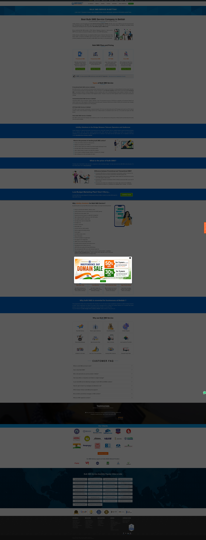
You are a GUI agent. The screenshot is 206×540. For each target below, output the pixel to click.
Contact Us (103, 281)
